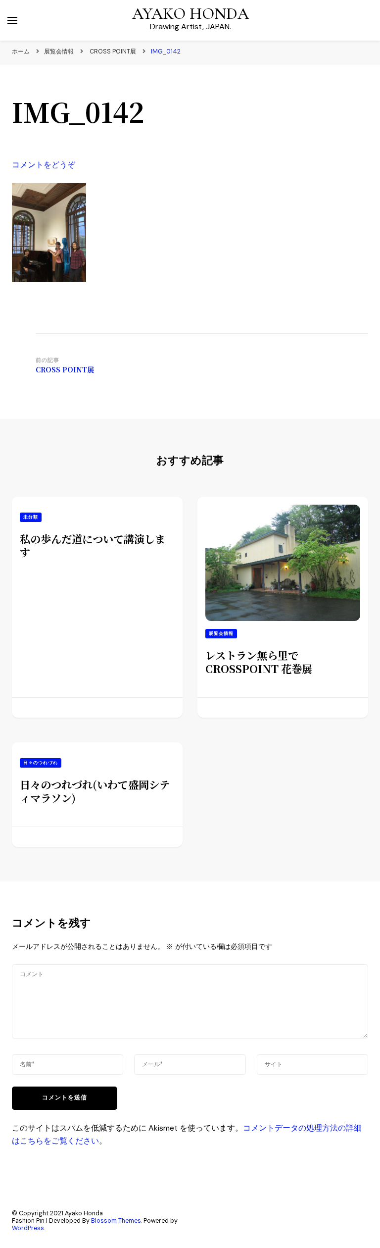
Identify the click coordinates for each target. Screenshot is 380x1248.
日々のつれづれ (40, 763)
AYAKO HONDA (190, 13)
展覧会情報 (59, 51)
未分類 (30, 517)
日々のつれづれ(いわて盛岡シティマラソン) (95, 791)
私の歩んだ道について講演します (92, 545)
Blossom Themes (116, 1221)
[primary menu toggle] (12, 20)
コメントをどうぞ (43, 164)
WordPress (28, 1228)
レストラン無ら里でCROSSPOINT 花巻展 (258, 661)
